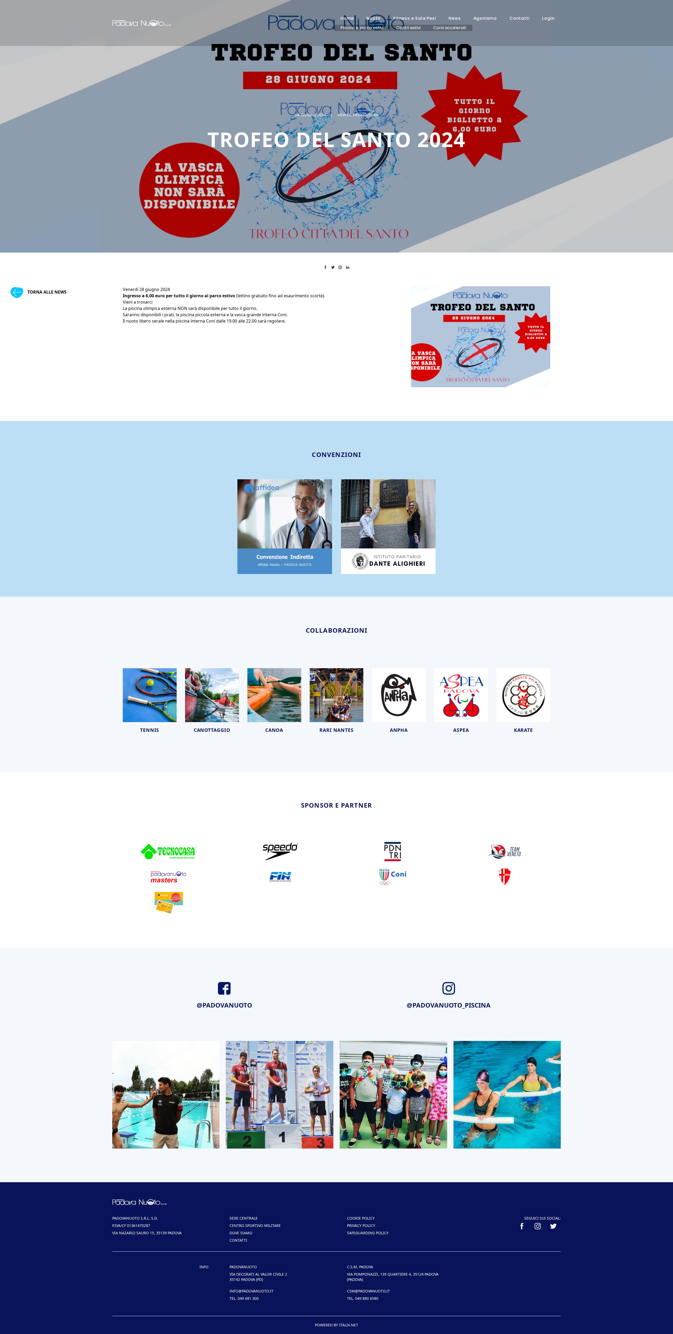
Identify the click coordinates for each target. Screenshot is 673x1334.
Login (548, 18)
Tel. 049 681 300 (244, 1298)
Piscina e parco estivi (362, 28)
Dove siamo (241, 1232)
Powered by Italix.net (336, 1324)
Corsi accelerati (449, 28)
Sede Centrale (244, 1218)
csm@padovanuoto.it (368, 1290)
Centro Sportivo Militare (255, 1225)
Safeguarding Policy (368, 1232)
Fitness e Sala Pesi (414, 18)
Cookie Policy (361, 1218)
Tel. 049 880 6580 (362, 1298)
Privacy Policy (361, 1225)
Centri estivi (408, 28)
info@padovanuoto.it (251, 1290)
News (454, 18)
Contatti (519, 18)
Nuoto (373, 18)
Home (347, 18)
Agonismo (485, 18)
